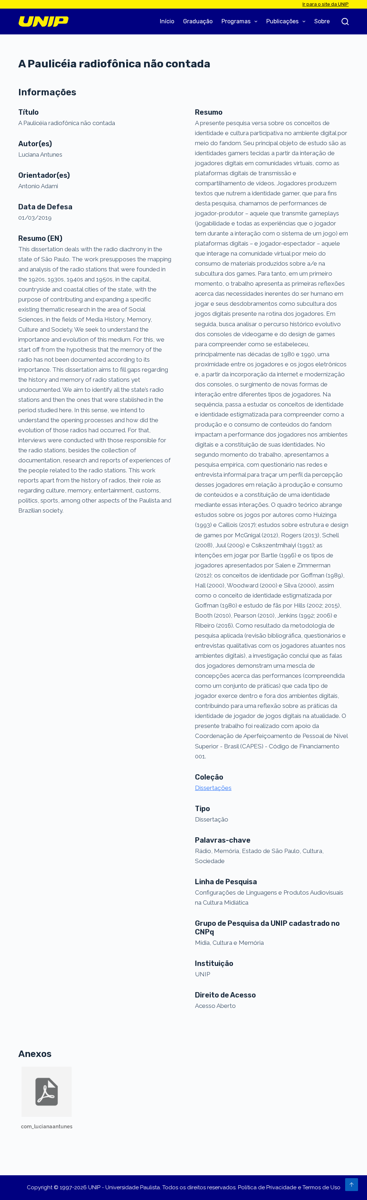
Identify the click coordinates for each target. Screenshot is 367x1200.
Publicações (282, 21)
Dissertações (213, 787)
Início (167, 21)
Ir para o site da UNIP (325, 4)
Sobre (322, 21)
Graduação (198, 21)
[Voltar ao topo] (351, 1184)
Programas (236, 21)
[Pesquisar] (345, 21)
